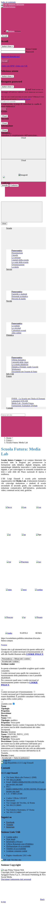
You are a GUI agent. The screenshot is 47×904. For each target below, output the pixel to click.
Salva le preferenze (21, 758)
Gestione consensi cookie (16, 851)
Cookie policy (12, 837)
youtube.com (6, 704)
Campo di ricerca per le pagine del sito (17, 412)
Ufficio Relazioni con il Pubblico (19, 844)
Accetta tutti (10, 662)
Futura (9, 440)
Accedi (4, 36)
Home (8, 438)
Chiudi (4, 116)
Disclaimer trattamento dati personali (16, 879)
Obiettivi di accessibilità (16, 849)
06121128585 (15, 780)
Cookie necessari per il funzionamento (17, 692)
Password (30, 52)
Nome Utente (31, 49)
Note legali (10, 839)
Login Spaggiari (24, 99)
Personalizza (7, 659)
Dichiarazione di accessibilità (18, 846)
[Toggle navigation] (21, 212)
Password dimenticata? (10, 56)
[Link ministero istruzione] (12, 4)
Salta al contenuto (8, 2)
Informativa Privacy (14, 842)
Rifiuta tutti (22, 659)
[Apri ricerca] (25, 186)
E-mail (28, 89)
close (4, 224)
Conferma (14, 185)
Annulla (5, 185)
